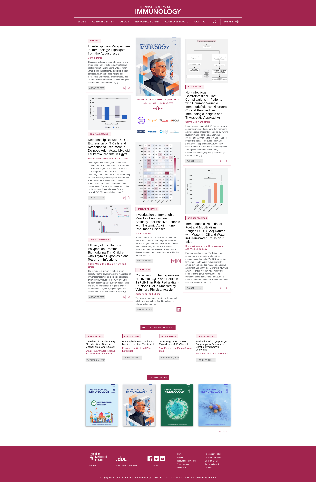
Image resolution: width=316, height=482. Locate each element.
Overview (181, 468)
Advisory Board (212, 464)
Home (180, 454)
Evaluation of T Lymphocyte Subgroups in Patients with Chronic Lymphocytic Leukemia (211, 345)
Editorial (95, 41)
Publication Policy (213, 454)
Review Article (195, 87)
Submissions (183, 464)
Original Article (206, 336)
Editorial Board (211, 461)
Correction (144, 270)
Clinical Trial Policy (213, 457)
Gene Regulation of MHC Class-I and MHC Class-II (173, 343)
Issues (180, 457)
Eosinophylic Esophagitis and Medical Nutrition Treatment (138, 343)
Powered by (205, 477)
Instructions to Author (186, 461)
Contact (208, 468)
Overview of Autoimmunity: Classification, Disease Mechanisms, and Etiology (101, 344)
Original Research (99, 134)
